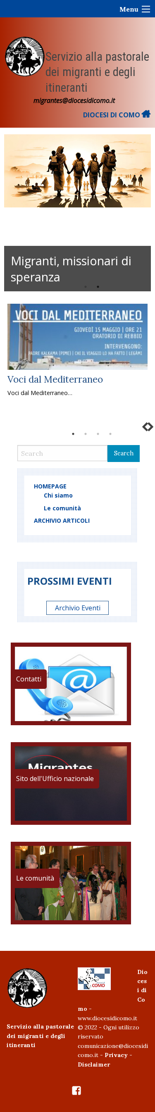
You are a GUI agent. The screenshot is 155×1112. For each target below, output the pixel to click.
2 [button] (98, 287)
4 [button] (110, 434)
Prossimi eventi (69, 581)
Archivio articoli (62, 520)
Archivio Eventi (77, 607)
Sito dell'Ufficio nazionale (55, 778)
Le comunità (62, 508)
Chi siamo (58, 495)
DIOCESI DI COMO (112, 114)
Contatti (28, 678)
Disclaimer (94, 1064)
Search (124, 453)
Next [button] (137, 213)
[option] (77, 212)
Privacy (116, 1055)
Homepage (50, 486)
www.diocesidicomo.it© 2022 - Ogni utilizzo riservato (108, 1027)
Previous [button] (11, 213)
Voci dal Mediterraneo (55, 379)
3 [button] (98, 434)
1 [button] (85, 287)
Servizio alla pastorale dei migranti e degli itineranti (97, 72)
